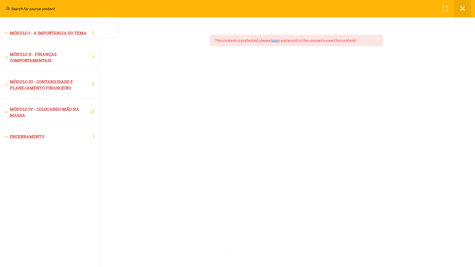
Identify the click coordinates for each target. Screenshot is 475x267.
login (275, 40)
